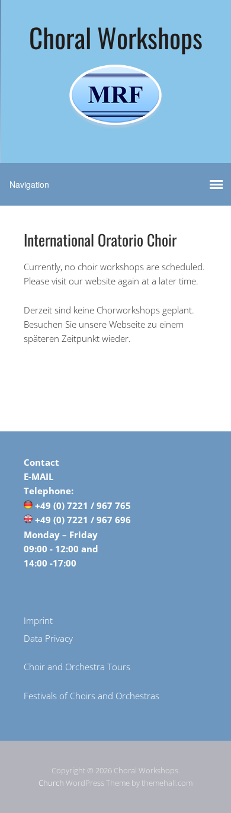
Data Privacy (48, 638)
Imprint (38, 620)
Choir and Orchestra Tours (77, 667)
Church (51, 782)
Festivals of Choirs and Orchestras (91, 696)
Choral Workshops (116, 37)
